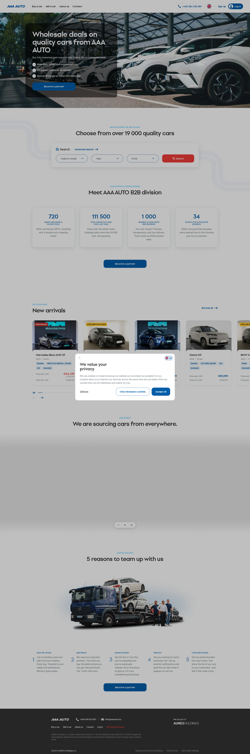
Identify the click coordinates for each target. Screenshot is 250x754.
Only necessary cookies (133, 391)
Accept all (160, 391)
